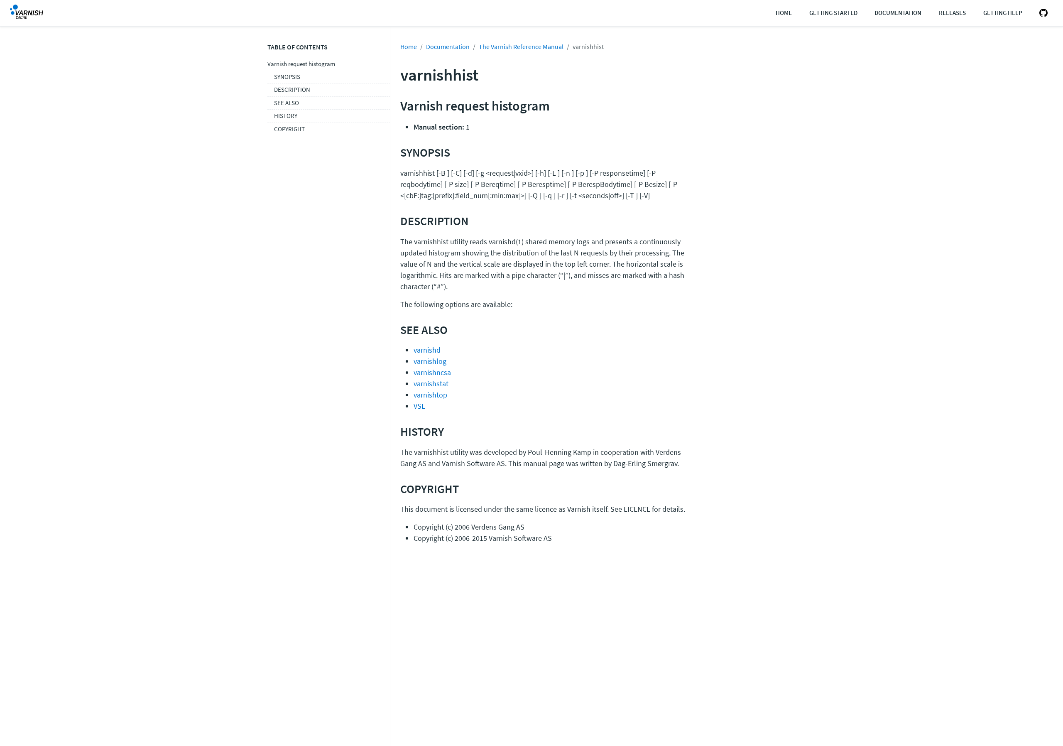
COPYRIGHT (289, 129)
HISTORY (285, 116)
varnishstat (431, 383)
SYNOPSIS (287, 77)
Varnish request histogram (301, 64)
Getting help (1002, 13)
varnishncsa (432, 372)
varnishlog (430, 361)
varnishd (427, 350)
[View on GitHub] (1042, 13)
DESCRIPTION (292, 89)
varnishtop (430, 395)
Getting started (833, 13)
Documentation (897, 13)
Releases (952, 13)
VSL (419, 406)
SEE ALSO (286, 103)
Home (784, 13)
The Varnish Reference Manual (521, 46)
